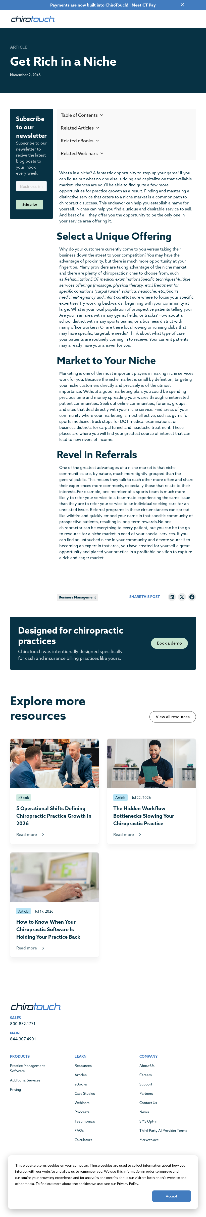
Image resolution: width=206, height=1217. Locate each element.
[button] (191, 19)
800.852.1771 (22, 1023)
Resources (83, 1065)
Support (145, 1084)
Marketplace (149, 1140)
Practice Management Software (27, 1068)
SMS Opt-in (148, 1121)
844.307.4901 (23, 1038)
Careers (145, 1075)
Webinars (82, 1103)
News (144, 1112)
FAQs (79, 1130)
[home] (33, 19)
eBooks (81, 1084)
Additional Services (25, 1080)
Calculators (83, 1140)
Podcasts (82, 1112)
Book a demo (169, 643)
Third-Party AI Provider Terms (163, 1130)
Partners (146, 1093)
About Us (146, 1065)
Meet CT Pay (144, 5)
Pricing (15, 1089)
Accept (171, 1196)
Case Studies (85, 1093)
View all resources (173, 716)
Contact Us (148, 1103)
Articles (81, 1075)
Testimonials (85, 1121)
